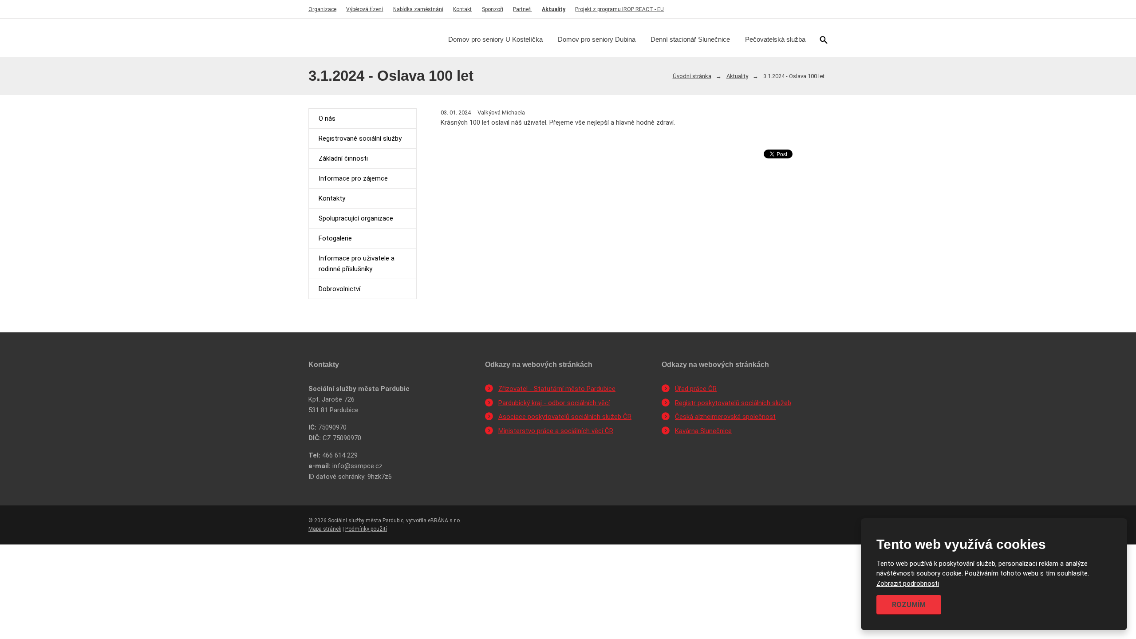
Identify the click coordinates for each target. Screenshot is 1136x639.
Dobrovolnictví (339, 289)
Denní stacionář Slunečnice (690, 39)
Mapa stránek (324, 529)
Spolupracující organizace (356, 218)
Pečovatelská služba (775, 39)
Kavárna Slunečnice (703, 431)
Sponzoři (492, 9)
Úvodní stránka (692, 76)
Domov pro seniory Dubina (596, 39)
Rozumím (909, 604)
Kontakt (462, 9)
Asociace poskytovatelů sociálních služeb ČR (564, 417)
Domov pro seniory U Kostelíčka (495, 39)
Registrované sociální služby (360, 138)
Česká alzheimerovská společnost (725, 417)
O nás (327, 118)
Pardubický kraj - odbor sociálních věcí (554, 403)
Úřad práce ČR (696, 389)
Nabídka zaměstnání (418, 9)
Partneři (522, 9)
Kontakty (332, 198)
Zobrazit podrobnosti (907, 584)
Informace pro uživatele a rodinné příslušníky (356, 263)
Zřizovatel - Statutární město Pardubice (556, 389)
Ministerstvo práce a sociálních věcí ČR (555, 431)
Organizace (322, 9)
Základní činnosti (343, 158)
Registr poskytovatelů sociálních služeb (733, 403)
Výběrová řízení (364, 9)
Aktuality (553, 9)
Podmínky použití (366, 529)
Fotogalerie (335, 238)
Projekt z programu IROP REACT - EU (619, 9)
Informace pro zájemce (353, 178)
